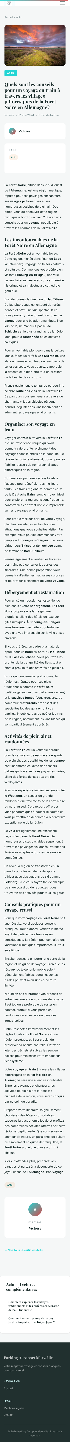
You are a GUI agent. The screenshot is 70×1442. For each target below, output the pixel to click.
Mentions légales (14, 1408)
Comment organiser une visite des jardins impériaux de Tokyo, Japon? (31, 1320)
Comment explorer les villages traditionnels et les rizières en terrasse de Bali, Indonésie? (33, 1306)
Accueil (8, 17)
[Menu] (62, 3)
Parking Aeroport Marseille (28, 1357)
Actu (18, 17)
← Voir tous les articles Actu (23, 1250)
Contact (8, 1414)
